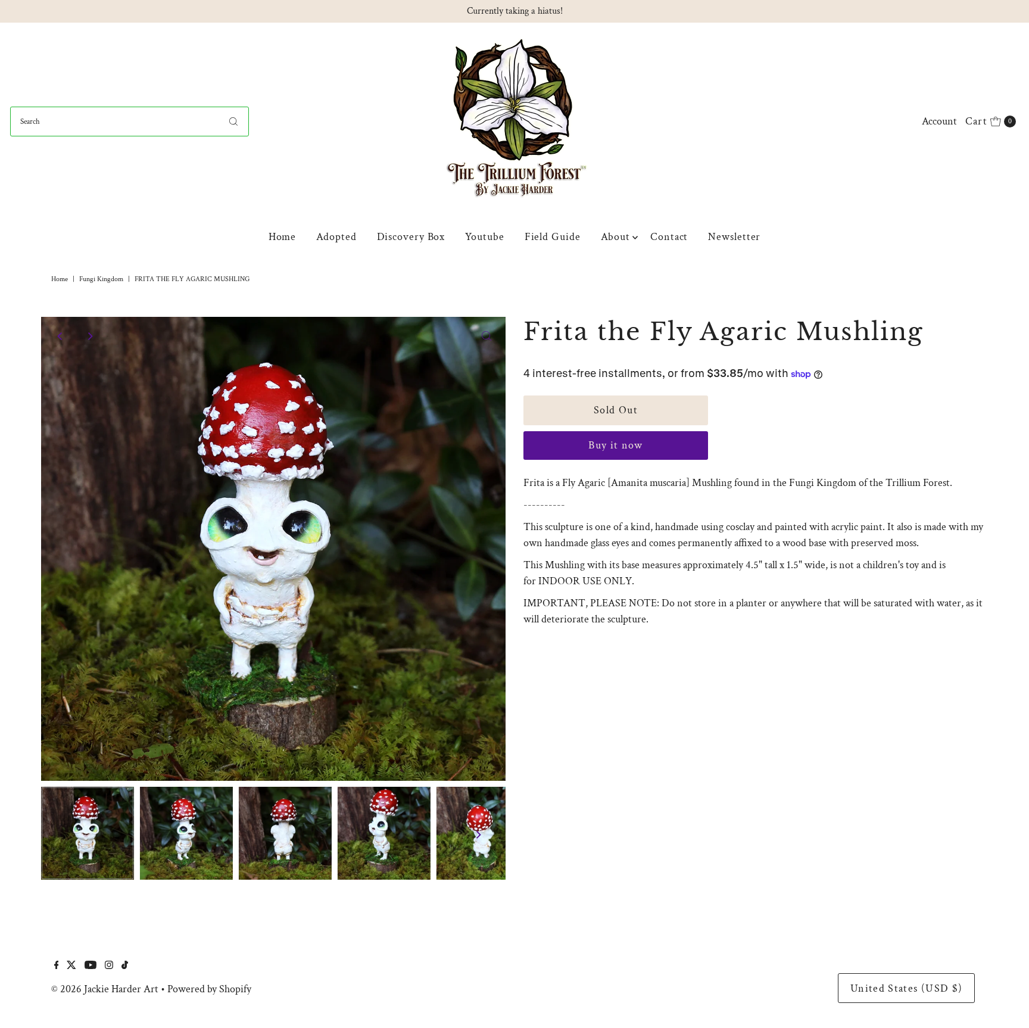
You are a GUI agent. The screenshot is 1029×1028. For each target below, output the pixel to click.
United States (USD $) (906, 988)
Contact (669, 237)
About (616, 237)
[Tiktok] (124, 966)
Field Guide (553, 237)
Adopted (336, 237)
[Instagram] (109, 966)
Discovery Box (411, 237)
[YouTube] (90, 966)
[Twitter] (71, 966)
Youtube (484, 237)
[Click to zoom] (486, 336)
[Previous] (60, 336)
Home (283, 237)
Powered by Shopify (209, 989)
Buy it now (615, 445)
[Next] (89, 336)
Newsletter (734, 237)
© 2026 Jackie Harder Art (104, 989)
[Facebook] (56, 966)
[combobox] (129, 121)
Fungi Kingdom (101, 279)
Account (939, 121)
